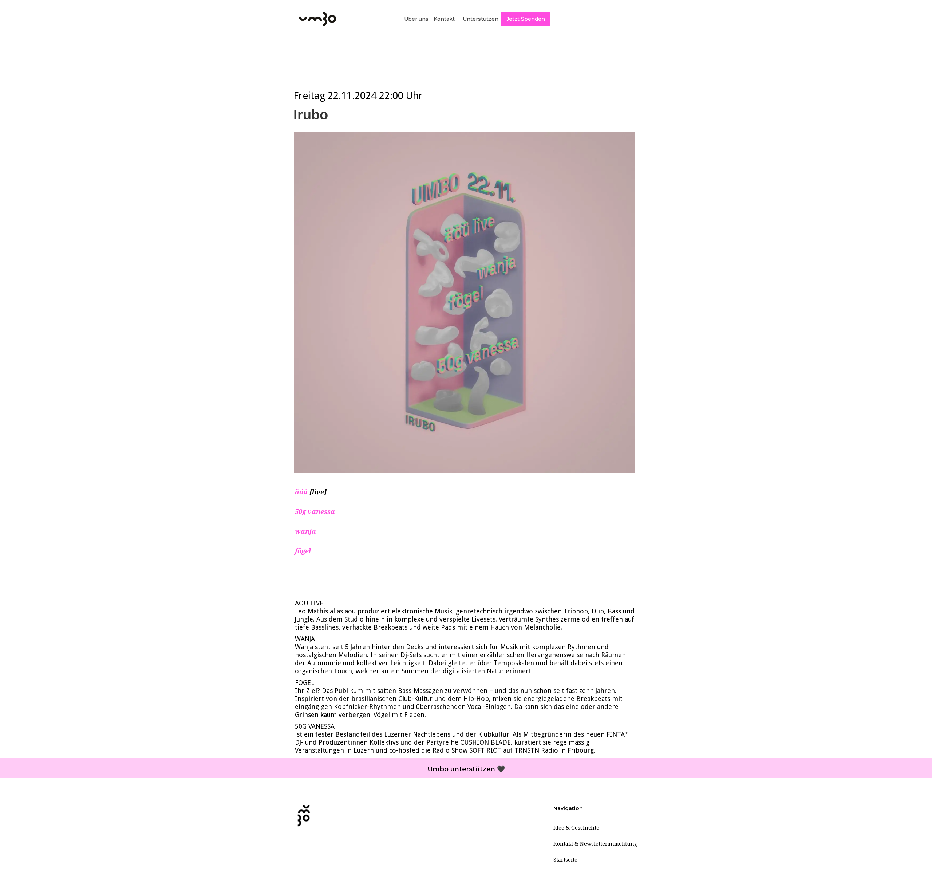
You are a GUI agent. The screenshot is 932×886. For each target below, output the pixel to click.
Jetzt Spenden (525, 19)
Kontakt (444, 19)
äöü (302, 492)
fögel (303, 551)
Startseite (565, 860)
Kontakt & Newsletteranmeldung (595, 844)
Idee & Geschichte (576, 828)
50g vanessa (315, 511)
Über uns (416, 19)
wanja (305, 531)
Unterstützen (480, 19)
